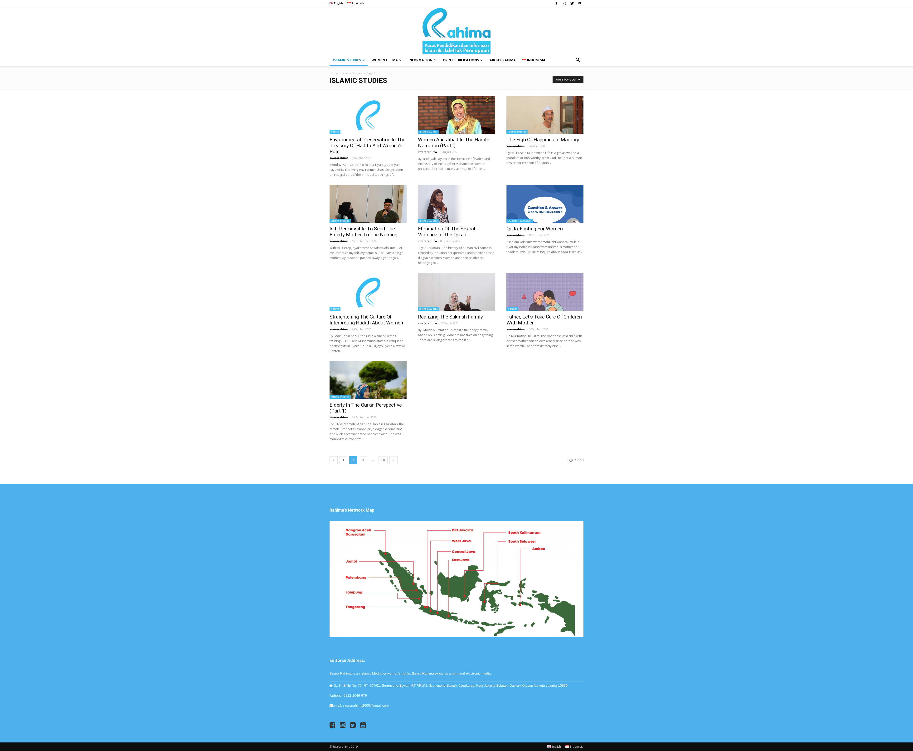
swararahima (339, 158)
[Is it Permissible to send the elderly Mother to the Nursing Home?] (368, 204)
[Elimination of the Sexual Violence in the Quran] (456, 204)
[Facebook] (556, 3)
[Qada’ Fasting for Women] (544, 204)
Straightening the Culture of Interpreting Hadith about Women (366, 320)
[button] (577, 60)
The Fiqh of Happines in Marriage (543, 140)
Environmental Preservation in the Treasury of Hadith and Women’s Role (367, 145)
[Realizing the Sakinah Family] (456, 292)
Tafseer (512, 308)
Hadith (335, 131)
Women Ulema (385, 60)
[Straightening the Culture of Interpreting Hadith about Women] (368, 292)
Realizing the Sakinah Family (450, 317)
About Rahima (503, 60)
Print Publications (461, 60)
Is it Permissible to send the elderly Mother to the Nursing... (365, 232)
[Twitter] (572, 3)
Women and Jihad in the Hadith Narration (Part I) (453, 142)
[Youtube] (579, 3)
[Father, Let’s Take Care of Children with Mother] (544, 292)
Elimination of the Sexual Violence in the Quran (447, 232)
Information (420, 60)
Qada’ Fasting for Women (534, 229)
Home (334, 73)
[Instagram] (564, 3)
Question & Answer (519, 220)
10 (383, 460)
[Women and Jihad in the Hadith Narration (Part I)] (456, 115)
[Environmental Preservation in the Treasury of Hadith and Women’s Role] (368, 115)
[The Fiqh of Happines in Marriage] (544, 115)
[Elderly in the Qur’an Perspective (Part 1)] (368, 380)
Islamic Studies (347, 60)
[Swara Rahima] (456, 30)
